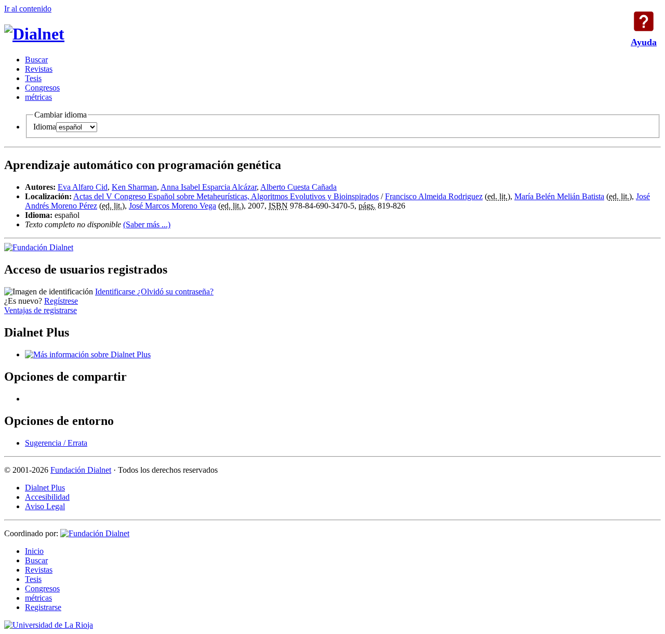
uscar (36, 59)
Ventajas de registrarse (40, 310)
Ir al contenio (27, 8)
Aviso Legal (45, 506)
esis (33, 78)
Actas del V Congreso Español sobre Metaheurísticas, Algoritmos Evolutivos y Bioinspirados (226, 196)
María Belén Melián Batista (559, 196)
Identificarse (116, 291)
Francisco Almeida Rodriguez (434, 196)
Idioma (44, 126)
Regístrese (61, 300)
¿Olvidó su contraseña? (175, 291)
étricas (38, 97)
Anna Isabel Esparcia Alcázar (209, 187)
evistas (38, 68)
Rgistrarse (43, 607)
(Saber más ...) (146, 224)
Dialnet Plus (45, 487)
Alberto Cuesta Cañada (298, 187)
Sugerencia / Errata (56, 442)
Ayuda (644, 21)
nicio (34, 551)
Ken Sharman (134, 187)
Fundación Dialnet (80, 469)
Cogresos (42, 87)
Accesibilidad (47, 497)
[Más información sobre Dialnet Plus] (88, 354)
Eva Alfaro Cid (83, 187)
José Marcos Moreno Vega (172, 205)
